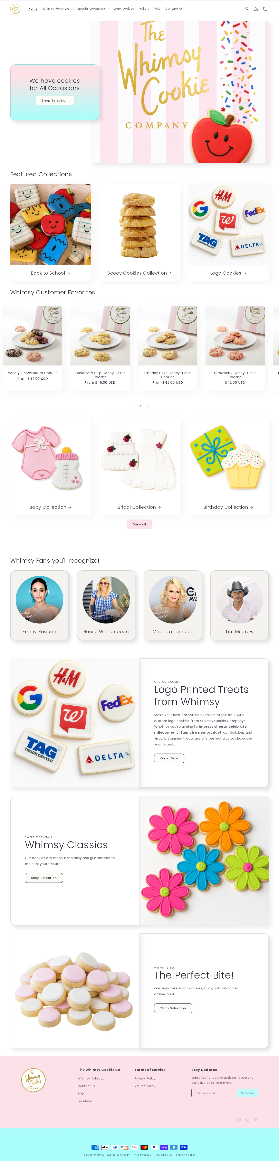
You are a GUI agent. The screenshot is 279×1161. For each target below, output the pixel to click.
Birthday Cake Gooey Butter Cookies (167, 375)
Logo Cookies (225, 273)
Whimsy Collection (92, 1078)
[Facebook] (239, 1119)
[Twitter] (255, 1119)
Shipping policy (186, 1155)
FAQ (81, 1094)
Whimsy (99, 1155)
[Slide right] (148, 406)
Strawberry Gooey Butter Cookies (235, 375)
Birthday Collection (225, 507)
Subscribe (247, 1093)
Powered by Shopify (117, 1155)
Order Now (169, 758)
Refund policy (163, 1155)
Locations (85, 1101)
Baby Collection (47, 507)
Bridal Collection (137, 507)
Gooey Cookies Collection (137, 273)
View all (139, 524)
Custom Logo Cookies (41, 1139)
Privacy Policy (145, 1078)
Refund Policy (145, 1086)
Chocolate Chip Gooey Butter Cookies (100, 375)
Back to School (48, 273)
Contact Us (86, 1086)
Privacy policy (142, 1155)
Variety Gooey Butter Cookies (32, 373)
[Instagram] (247, 1119)
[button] (57, 8)
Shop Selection (55, 100)
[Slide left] (130, 406)
